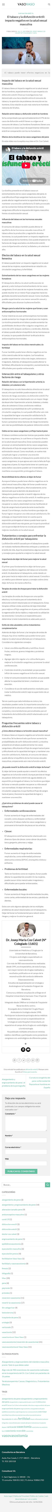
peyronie (6, 1288)
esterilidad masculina (8, 1415)
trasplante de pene (10, 1317)
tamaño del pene (26, 1423)
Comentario (10, 1114)
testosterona (7, 1312)
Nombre (9, 1135)
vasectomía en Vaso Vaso (13, 1337)
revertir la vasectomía (11, 1302)
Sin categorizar (8, 1307)
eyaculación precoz (10, 1253)
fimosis (5, 1268)
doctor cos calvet (9, 1234)
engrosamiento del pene (42, 1405)
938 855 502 (18, 1480)
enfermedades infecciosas (27, 1405)
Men (4, 1278)
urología (5, 1322)
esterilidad (42, 1412)
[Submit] (47, 1184)
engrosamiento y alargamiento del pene (32, 1408)
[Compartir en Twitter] (24, 1060)
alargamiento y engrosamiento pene (21, 1402)
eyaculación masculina (11, 1249)
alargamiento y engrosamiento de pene (18, 1204)
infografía (6, 1273)
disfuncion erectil (9, 1224)
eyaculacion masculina (22, 1415)
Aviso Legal (8, 1496)
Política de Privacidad (21, 1496)
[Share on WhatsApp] (14, 1060)
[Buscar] (49, 4)
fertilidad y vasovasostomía (14, 1263)
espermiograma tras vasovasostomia (26, 1412)
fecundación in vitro (10, 1419)
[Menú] (3, 4)
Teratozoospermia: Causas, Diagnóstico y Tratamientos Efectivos (25, 1383)
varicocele (6, 1327)
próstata (5, 1293)
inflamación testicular (41, 1419)
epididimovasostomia (11, 1244)
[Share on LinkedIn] (37, 1060)
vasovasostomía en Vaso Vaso (15, 1347)
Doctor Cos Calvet (13, 1405)
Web (7, 1159)
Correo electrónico (13, 1147)
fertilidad (24, 1418)
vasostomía (29, 1431)
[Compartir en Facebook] (19, 1060)
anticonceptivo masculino (13, 1214)
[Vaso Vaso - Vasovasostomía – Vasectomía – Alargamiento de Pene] (26, 4)
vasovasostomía (15, 1435)
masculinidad (13, 1423)
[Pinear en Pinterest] (33, 1060)
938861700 (39, 1480)
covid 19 (5, 1219)
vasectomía (7, 1332)
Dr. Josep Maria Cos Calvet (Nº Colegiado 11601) (30, 32)
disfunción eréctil (26, 13)
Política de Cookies (37, 1496)
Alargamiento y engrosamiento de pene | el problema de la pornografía (13, 1082)
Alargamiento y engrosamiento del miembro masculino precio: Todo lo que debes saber (25, 1363)
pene (4, 1283)
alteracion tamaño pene (12, 1209)
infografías (5, 1423)
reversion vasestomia (11, 1298)
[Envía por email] (28, 1060)
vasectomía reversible (15, 1430)
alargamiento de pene (11, 1199)
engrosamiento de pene (12, 1239)
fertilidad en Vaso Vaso (12, 1258)
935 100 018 (10, 1461)
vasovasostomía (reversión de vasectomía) (20, 1342)
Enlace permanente (30, 1072)
